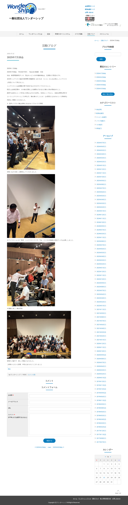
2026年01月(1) (101, 165)
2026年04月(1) (101, 154)
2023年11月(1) (101, 237)
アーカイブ (108, 136)
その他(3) (99, 124)
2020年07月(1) (101, 362)
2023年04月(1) (101, 256)
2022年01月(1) (101, 305)
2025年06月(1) (101, 192)
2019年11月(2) (101, 385)
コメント (17, 416)
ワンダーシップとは (35, 34)
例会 (9, 369)
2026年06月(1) (101, 146)
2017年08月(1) (101, 438)
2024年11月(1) (101, 218)
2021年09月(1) (101, 313)
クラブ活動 (78, 34)
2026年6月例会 (101, 77)
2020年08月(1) (101, 359)
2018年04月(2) (101, 419)
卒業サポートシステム (62, 34)
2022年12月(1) (101, 271)
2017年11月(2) (101, 434)
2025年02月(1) (101, 207)
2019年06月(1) (101, 396)
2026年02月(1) (101, 161)
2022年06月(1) (101, 294)
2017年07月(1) (101, 442)
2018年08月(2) (101, 408)
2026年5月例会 (101, 81)
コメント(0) (31, 374)
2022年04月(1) (101, 298)
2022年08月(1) (101, 287)
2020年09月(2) (101, 355)
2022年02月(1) (101, 302)
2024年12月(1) (101, 215)
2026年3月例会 (101, 88)
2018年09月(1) (101, 404)
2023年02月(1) (101, 264)
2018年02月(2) (101, 427)
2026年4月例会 (101, 85)
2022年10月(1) (101, 279)
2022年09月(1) (101, 283)
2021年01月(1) (101, 340)
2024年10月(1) (101, 222)
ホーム (21, 34)
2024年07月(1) (101, 230)
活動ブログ (91, 34)
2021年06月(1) (101, 324)
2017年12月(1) (101, 431)
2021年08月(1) (101, 317)
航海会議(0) (100, 113)
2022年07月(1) (101, 290)
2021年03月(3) (101, 332)
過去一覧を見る (107, 94)
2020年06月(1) (101, 366)
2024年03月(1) (101, 233)
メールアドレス (13, 401)
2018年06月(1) (101, 412)
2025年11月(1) (101, 173)
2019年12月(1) (101, 381)
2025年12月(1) (101, 169)
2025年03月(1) (101, 203)
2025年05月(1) (101, 196)
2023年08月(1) (101, 241)
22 (104, 477)
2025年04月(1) (101, 199)
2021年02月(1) (101, 336)
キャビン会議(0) (101, 117)
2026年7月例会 (101, 73)
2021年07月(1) (101, 321)
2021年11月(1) (101, 309)
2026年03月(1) (101, 158)
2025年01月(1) (101, 211)
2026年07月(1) (101, 143)
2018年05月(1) (101, 415)
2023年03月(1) (101, 260)
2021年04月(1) (101, 328)
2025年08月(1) (101, 184)
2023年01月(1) (101, 268)
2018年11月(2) (101, 400)
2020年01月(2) (101, 377)
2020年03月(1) (101, 370)
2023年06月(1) (101, 249)
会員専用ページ (90, 6)
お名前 (11, 395)
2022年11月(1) (101, 275)
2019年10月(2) (101, 389)
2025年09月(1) (101, 180)
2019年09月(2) (101, 393)
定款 (48, 34)
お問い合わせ (89, 12)
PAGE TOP (118, 493)
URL (9, 408)
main (49, 447)
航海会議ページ (90, 9)
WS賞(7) (99, 128)
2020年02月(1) (101, 374)
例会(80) (99, 109)
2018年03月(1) (101, 423)
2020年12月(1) (101, 343)
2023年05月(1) (101, 252)
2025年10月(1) (101, 177)
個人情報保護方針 (105, 498)
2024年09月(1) (101, 226)
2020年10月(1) (101, 351)
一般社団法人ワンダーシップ (26, 18)
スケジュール (104, 34)
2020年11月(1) (101, 347)
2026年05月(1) (101, 150)
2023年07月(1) (101, 245)
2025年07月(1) (101, 188)
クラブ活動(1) (100, 121)
